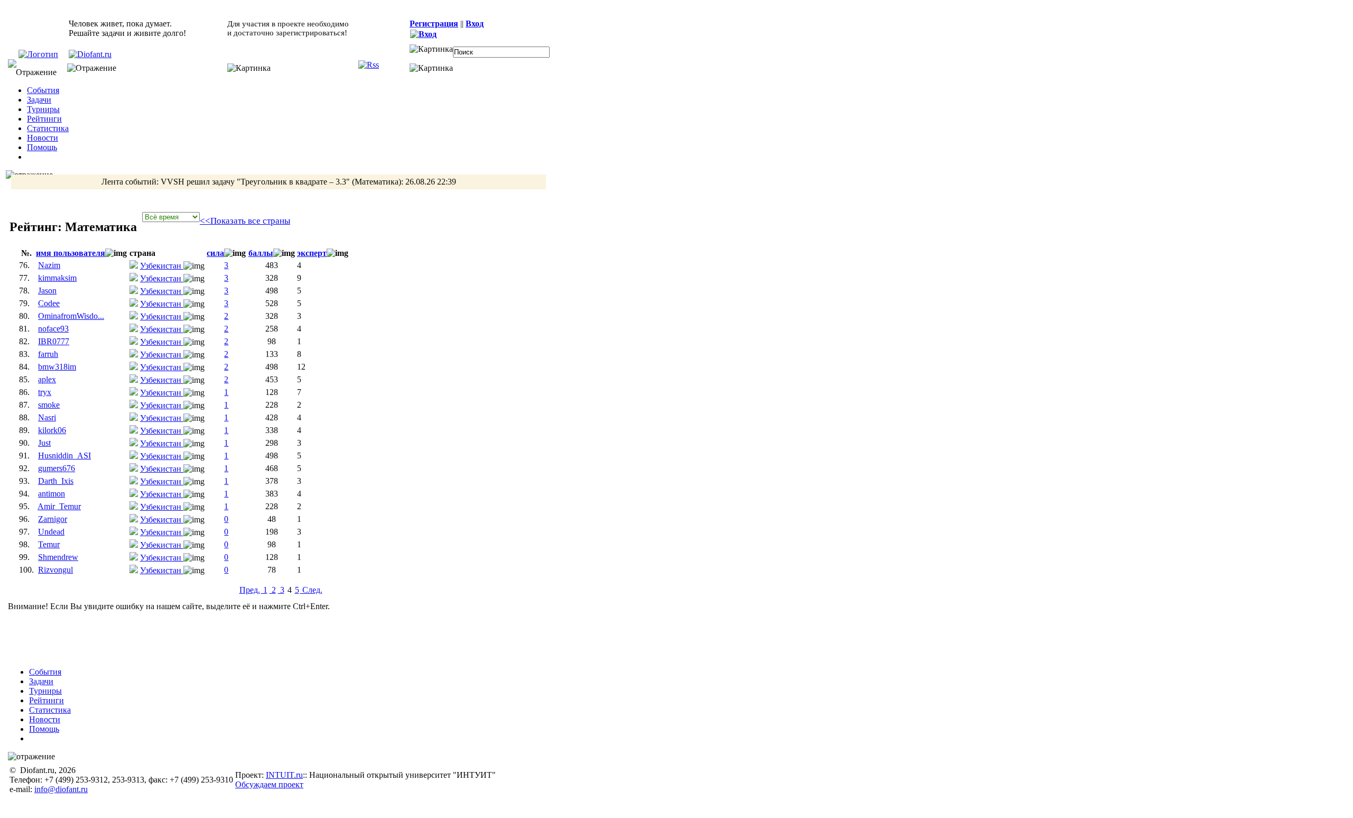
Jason (47, 290)
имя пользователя (70, 253)
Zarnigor (52, 518)
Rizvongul (55, 569)
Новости (42, 137)
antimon (51, 493)
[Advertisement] (287, 635)
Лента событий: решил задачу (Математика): (278, 181)
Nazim (49, 265)
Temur (49, 544)
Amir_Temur (59, 506)
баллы (260, 253)
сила (215, 253)
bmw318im (57, 366)
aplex (47, 379)
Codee (49, 303)
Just (44, 442)
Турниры (43, 109)
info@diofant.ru (61, 789)
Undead (51, 531)
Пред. (249, 589)
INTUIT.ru (284, 774)
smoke (49, 404)
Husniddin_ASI (64, 455)
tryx (44, 392)
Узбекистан (161, 265)
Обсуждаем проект (269, 784)
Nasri (47, 417)
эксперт (312, 253)
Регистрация (434, 23)
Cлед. (311, 589)
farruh (48, 354)
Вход (475, 23)
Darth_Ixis (55, 480)
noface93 (53, 328)
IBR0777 (53, 341)
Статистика (48, 128)
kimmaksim (57, 277)
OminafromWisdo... (71, 315)
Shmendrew (58, 557)
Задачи (39, 99)
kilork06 (52, 430)
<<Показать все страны (245, 221)
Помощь (42, 147)
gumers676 (56, 468)
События (43, 90)
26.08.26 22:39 (430, 181)
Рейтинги (44, 118)
